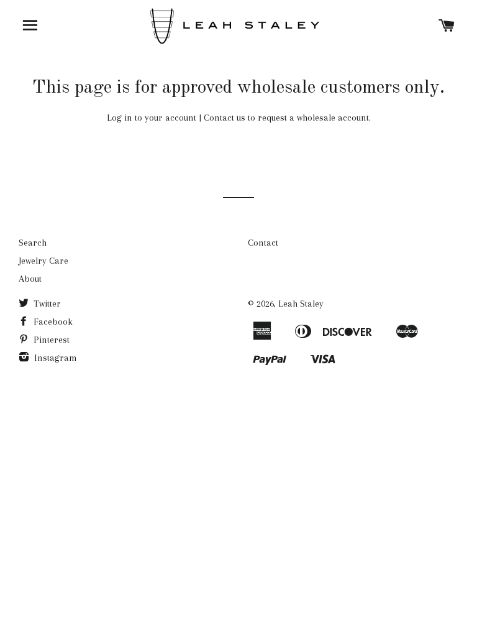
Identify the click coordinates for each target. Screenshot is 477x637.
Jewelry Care (43, 260)
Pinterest (50, 339)
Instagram (54, 357)
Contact (263, 242)
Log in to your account (151, 117)
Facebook (52, 321)
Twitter (46, 303)
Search (33, 242)
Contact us (224, 117)
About (30, 278)
